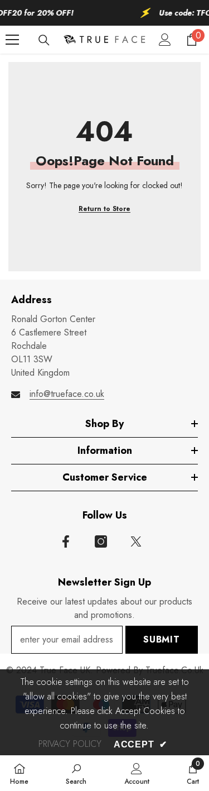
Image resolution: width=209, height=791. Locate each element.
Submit (161, 639)
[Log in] (165, 39)
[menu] (12, 39)
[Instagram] (101, 541)
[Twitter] (136, 541)
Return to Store (104, 209)
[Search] (44, 40)
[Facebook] (65, 541)
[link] (76, 773)
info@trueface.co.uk (67, 393)
